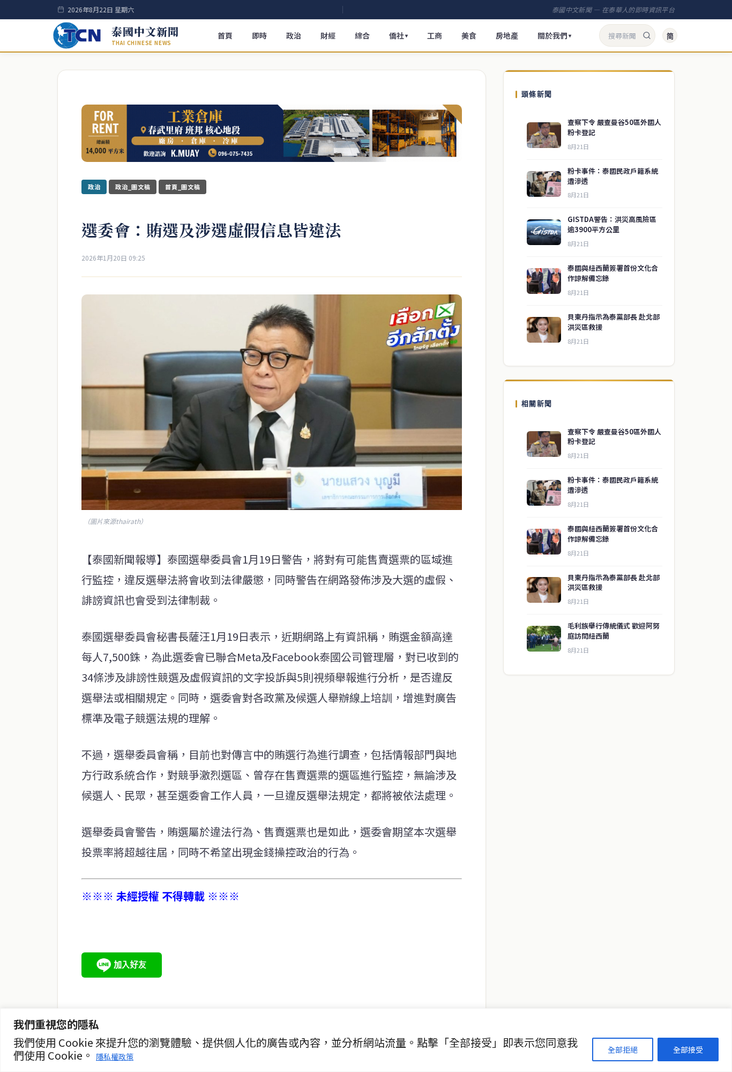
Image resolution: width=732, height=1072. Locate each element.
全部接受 (688, 1049)
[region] (366, 1040)
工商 (434, 35)
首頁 (225, 35)
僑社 (398, 35)
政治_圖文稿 (132, 186)
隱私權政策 (114, 1056)
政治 (293, 35)
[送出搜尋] (647, 35)
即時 (259, 35)
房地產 (507, 35)
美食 (468, 35)
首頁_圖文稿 (182, 186)
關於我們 (554, 35)
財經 (327, 35)
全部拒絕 (623, 1049)
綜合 (362, 35)
